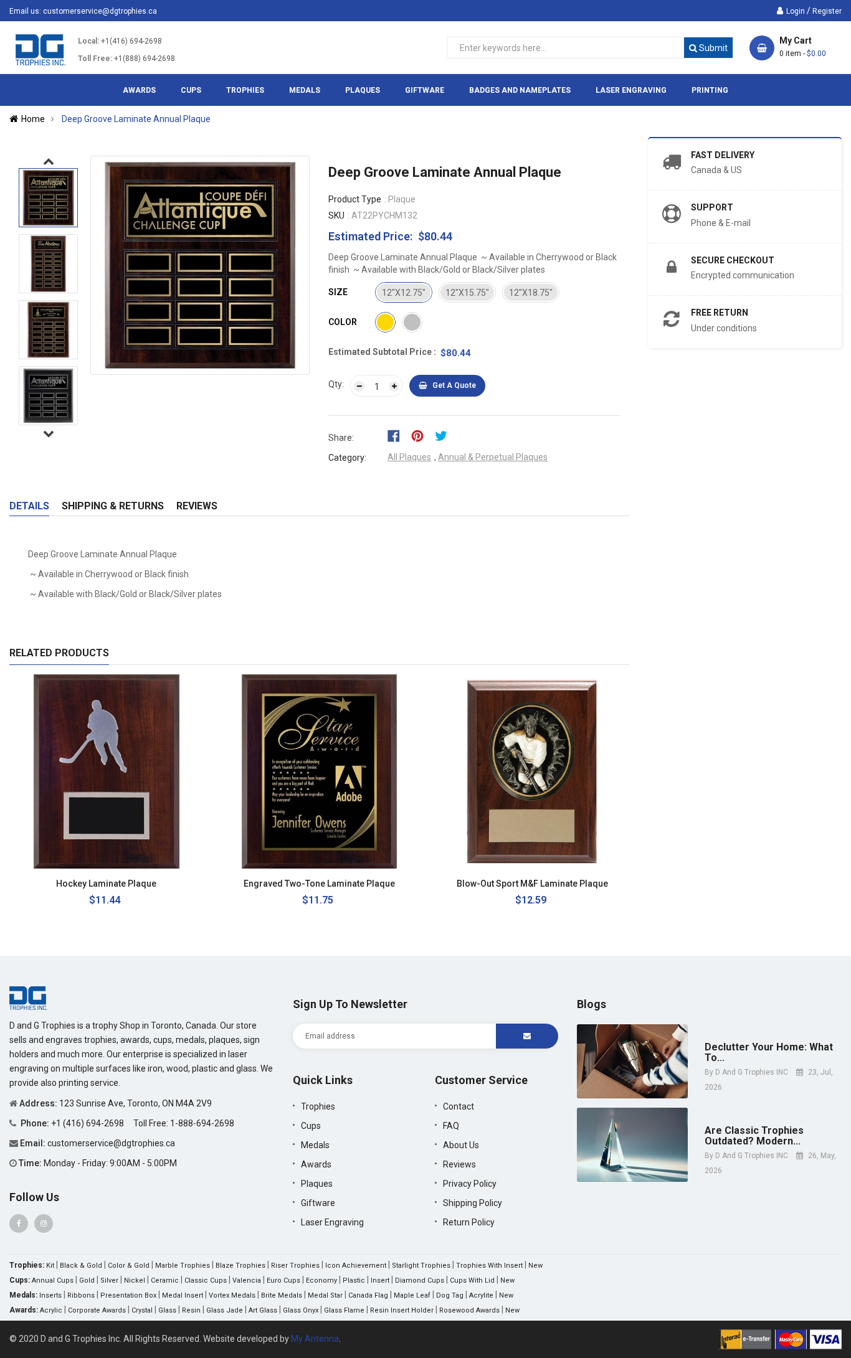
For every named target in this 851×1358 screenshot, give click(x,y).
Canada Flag (368, 1295)
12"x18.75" (531, 293)
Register (827, 11)
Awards (316, 1164)
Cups (311, 1126)
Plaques (317, 1184)
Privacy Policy (470, 1184)
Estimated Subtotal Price (381, 352)
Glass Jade (224, 1310)
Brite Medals (281, 1295)
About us (461, 1145)
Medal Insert (182, 1295)
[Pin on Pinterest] (421, 435)
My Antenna (315, 1339)
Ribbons (81, 1295)
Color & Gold (129, 1265)
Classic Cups (205, 1280)
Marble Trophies (182, 1265)
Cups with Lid (472, 1280)
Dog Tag (450, 1295)
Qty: (336, 384)
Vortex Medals (232, 1295)
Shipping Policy (472, 1203)
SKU (336, 215)
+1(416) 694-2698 (131, 41)
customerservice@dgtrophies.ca (100, 11)
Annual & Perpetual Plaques (493, 457)
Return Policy (469, 1222)
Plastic (354, 1280)
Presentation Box (128, 1295)
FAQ (451, 1126)
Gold (87, 1280)
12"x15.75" (467, 293)
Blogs (591, 1004)
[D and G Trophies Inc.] (28, 997)
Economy (321, 1280)
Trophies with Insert (489, 1265)
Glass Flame (344, 1310)
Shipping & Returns (113, 506)
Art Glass (263, 1310)
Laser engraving (332, 1222)
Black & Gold (81, 1265)
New (535, 1265)
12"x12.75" (404, 293)
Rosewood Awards (469, 1310)
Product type (354, 199)
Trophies (318, 1106)
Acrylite (481, 1295)
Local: (88, 41)
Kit (50, 1265)
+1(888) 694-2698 (144, 58)
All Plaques (409, 457)
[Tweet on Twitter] (444, 435)
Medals (315, 1145)
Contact (458, 1106)
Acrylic (51, 1310)
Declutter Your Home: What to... (769, 1052)
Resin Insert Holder (402, 1310)
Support (712, 207)
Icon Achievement (355, 1265)
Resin (191, 1310)
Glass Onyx (300, 1310)
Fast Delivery (722, 155)
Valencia (246, 1280)
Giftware (318, 1203)
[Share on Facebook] (397, 435)
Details (29, 506)
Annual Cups (53, 1280)
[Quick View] (177, 884)
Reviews (196, 506)
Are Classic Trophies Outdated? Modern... (754, 1136)
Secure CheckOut (732, 260)
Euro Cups (283, 1280)
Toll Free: (95, 58)
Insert (380, 1280)
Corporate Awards (97, 1310)
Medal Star (325, 1295)
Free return (719, 313)
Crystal (142, 1310)
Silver (109, 1280)
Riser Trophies (295, 1265)
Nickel (134, 1280)
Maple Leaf (412, 1295)
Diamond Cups (419, 1280)
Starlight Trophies (421, 1265)
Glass (167, 1310)
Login (795, 11)
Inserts (50, 1295)
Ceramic (165, 1280)
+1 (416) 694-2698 (88, 1123)
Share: (341, 438)
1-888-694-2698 (202, 1123)
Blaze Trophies (240, 1265)
